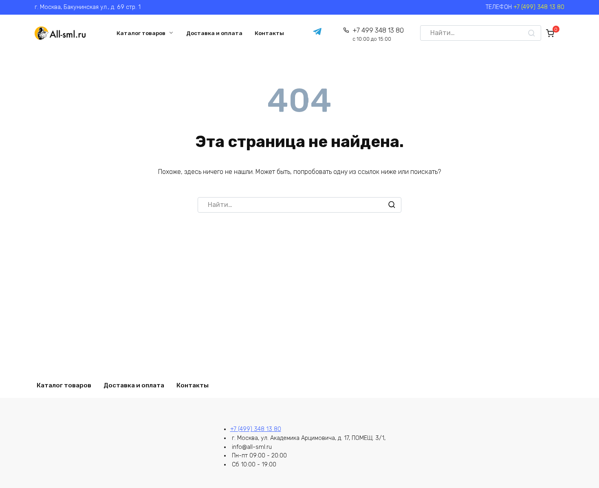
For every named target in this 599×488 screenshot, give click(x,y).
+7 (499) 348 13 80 (538, 7)
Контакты (269, 33)
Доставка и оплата (214, 33)
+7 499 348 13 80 (377, 34)
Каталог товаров (141, 33)
